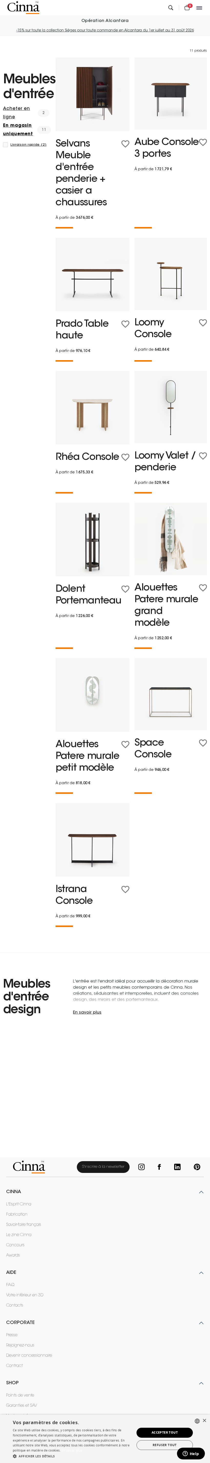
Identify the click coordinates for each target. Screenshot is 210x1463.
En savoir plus (71, 1450)
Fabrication (16, 1215)
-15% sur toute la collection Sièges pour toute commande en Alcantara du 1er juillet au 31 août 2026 (105, 30)
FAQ (10, 1285)
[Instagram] (140, 1167)
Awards (13, 1255)
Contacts (14, 1306)
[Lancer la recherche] (171, 8)
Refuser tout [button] (165, 1445)
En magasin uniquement (18, 129)
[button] (72, 1456)
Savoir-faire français (23, 1225)
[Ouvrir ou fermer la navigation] (199, 8)
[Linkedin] (176, 1167)
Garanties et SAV (21, 1406)
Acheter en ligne (16, 113)
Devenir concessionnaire (29, 1356)
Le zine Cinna (19, 1235)
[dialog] (105, 1439)
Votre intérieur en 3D (24, 1295)
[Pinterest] (195, 1166)
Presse (11, 1335)
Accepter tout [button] (165, 1432)
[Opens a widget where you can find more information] (191, 1454)
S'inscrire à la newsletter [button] (103, 1167)
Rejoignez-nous (20, 1345)
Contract (14, 1366)
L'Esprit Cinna (18, 1204)
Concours (15, 1245)
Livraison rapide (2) (28, 144)
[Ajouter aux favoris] (125, 144)
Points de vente (20, 1395)
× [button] (204, 1421)
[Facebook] (158, 1167)
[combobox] (197, 1421)
